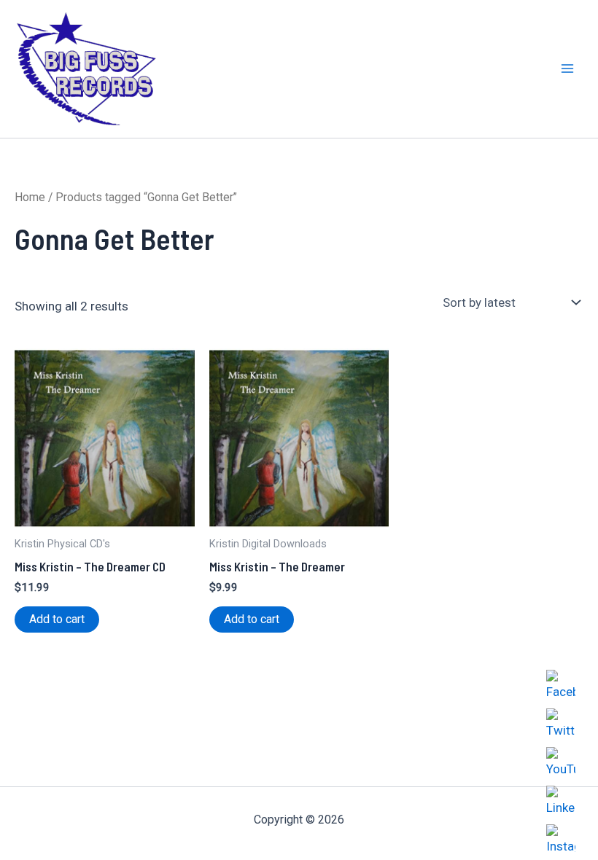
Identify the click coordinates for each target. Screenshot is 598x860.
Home (30, 197)
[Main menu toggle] (567, 69)
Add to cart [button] (57, 619)
